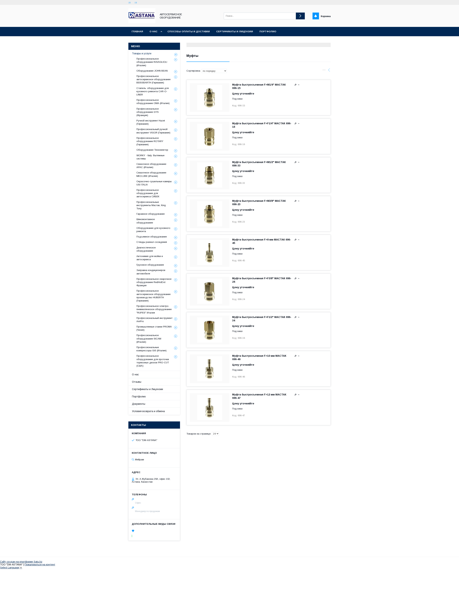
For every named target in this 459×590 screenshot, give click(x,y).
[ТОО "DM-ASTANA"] (141, 22)
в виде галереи (324, 70)
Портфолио (267, 31)
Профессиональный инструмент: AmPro (154, 320)
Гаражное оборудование (150, 214)
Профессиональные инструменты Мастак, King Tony (151, 205)
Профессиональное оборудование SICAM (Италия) (148, 338)
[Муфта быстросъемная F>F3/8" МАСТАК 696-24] (209, 291)
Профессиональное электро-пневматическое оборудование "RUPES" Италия (154, 309)
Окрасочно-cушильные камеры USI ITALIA (154, 183)
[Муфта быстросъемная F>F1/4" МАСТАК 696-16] (209, 136)
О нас (153, 31)
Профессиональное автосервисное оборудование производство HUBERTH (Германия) (153, 295)
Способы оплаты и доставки (188, 31)
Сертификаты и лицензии (234, 31)
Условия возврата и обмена (148, 411)
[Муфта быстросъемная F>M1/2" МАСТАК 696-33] (209, 175)
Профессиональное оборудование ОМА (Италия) (153, 102)
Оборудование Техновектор (152, 149)
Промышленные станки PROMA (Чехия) (154, 328)
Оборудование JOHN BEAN (152, 70)
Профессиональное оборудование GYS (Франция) (147, 112)
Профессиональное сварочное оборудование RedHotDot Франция (153, 282)
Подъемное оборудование (151, 236)
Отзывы (136, 381)
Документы (138, 403)
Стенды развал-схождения (151, 242)
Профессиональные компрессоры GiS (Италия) (151, 349)
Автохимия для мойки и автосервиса (149, 258)
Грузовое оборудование (150, 264)
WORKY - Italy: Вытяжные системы (150, 157)
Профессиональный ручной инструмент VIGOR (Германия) (153, 131)
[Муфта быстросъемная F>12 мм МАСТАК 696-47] (209, 407)
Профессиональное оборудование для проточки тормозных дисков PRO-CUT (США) (152, 361)
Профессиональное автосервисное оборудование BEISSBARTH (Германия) (153, 79)
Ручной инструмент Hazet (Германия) (150, 122)
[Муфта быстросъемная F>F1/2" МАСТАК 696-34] (209, 330)
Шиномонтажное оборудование (145, 221)
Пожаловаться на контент (40, 564)
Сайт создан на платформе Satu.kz (21, 561)
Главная (137, 31)
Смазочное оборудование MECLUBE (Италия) (151, 174)
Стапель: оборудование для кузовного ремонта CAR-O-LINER (152, 91)
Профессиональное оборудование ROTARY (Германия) (149, 141)
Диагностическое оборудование (146, 249)
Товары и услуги (141, 53)
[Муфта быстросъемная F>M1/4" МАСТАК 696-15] (209, 97)
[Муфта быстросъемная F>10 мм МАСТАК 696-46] (209, 368)
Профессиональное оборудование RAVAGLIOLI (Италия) (151, 62)
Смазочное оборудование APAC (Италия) (151, 166)
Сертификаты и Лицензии (147, 389)
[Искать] (300, 16)
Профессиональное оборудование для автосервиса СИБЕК (147, 193)
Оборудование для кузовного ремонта (153, 230)
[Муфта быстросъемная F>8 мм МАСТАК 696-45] (209, 252)
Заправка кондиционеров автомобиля (150, 272)
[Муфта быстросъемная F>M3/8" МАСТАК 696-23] (209, 213)
